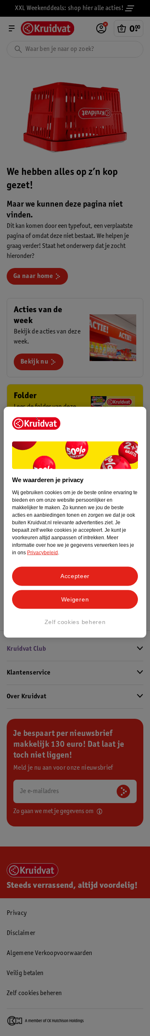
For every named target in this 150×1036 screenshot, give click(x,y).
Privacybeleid (42, 553)
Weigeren (75, 599)
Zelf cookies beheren (75, 622)
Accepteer (75, 576)
